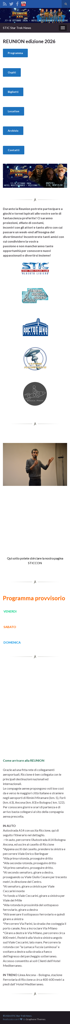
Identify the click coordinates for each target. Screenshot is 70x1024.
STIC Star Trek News (17, 28)
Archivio (13, 130)
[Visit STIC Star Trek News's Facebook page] (17, 3)
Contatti (13, 150)
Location (13, 111)
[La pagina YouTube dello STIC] (23, 3)
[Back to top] (61, 1015)
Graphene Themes (36, 1019)
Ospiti (12, 72)
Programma (15, 53)
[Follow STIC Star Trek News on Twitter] (11, 3)
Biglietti (13, 91)
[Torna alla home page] (35, 15)
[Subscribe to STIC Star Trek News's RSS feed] (5, 3)
